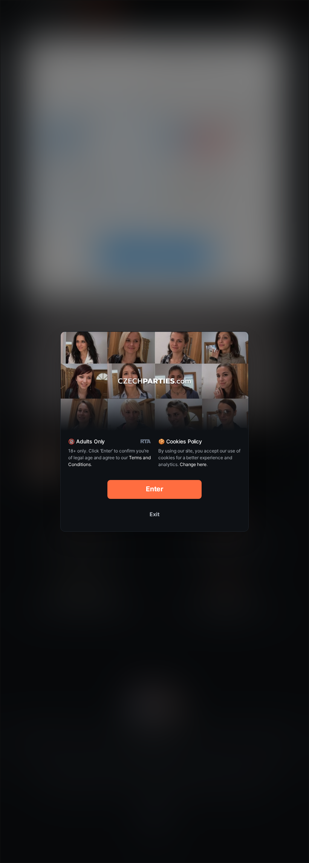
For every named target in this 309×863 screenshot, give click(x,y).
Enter (155, 489)
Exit (154, 514)
